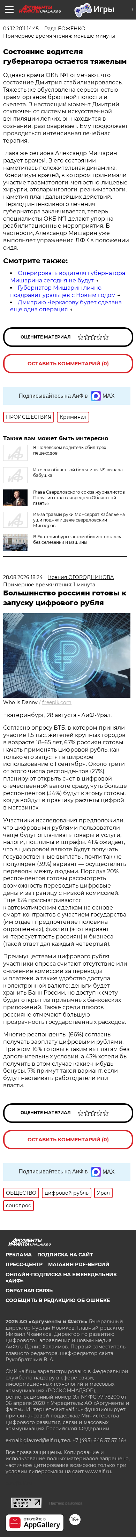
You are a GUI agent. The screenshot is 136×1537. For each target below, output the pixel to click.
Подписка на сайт (65, 1254)
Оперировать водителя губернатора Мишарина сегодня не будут (67, 277)
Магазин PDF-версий (78, 1264)
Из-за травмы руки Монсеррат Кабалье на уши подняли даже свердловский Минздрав (79, 520)
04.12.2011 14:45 (21, 28)
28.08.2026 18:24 (23, 577)
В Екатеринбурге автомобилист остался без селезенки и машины (77, 539)
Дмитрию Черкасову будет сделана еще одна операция (66, 306)
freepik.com (56, 702)
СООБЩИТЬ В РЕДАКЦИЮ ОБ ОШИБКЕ (58, 1300)
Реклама (19, 1254)
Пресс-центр (24, 1264)
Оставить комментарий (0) (68, 363)
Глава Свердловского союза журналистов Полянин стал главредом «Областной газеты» (79, 497)
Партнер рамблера (65, 1503)
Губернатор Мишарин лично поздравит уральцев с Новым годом (63, 291)
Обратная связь (29, 1290)
